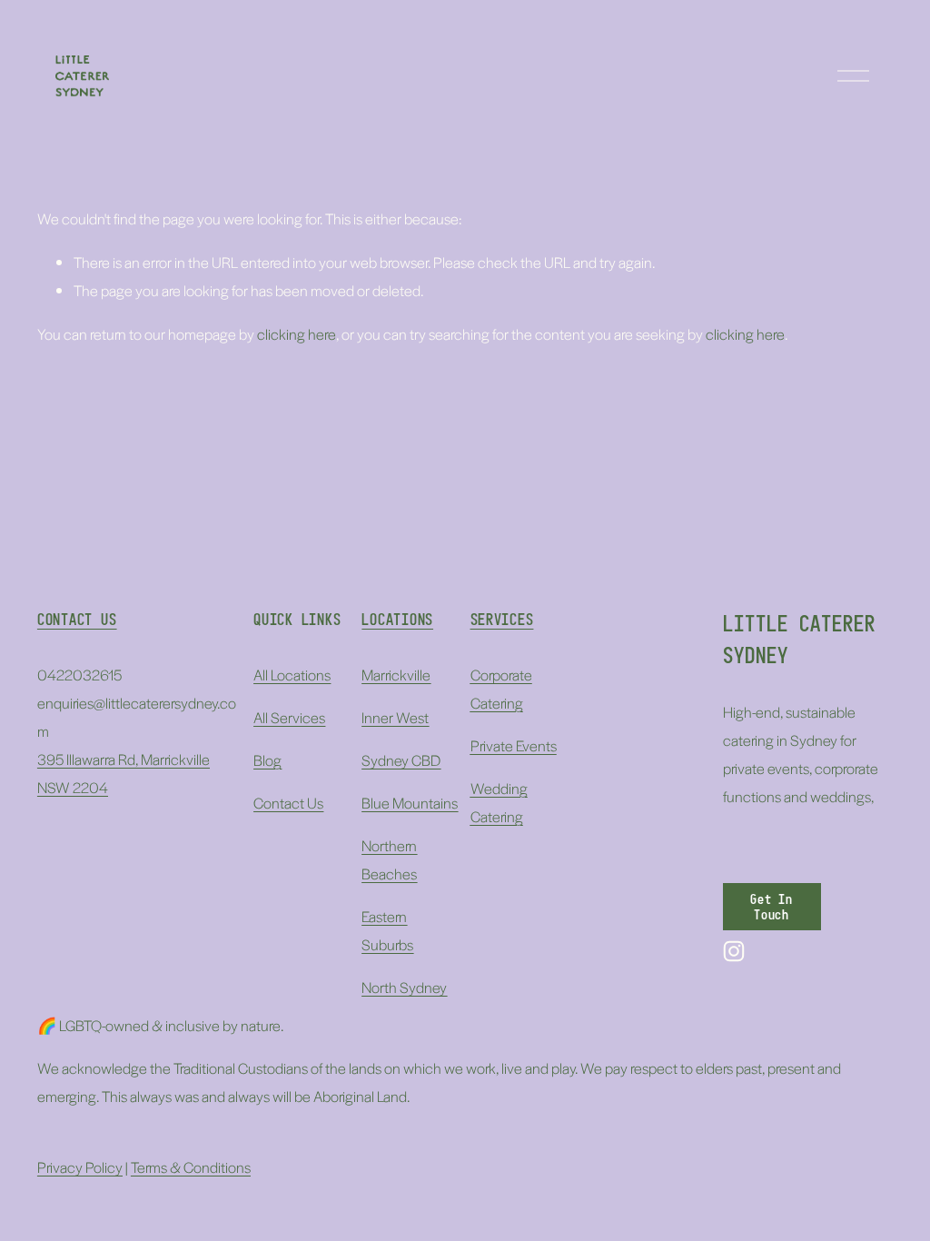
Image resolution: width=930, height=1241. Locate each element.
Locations (397, 619)
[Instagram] (734, 951)
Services (502, 619)
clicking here (296, 333)
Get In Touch (771, 906)
